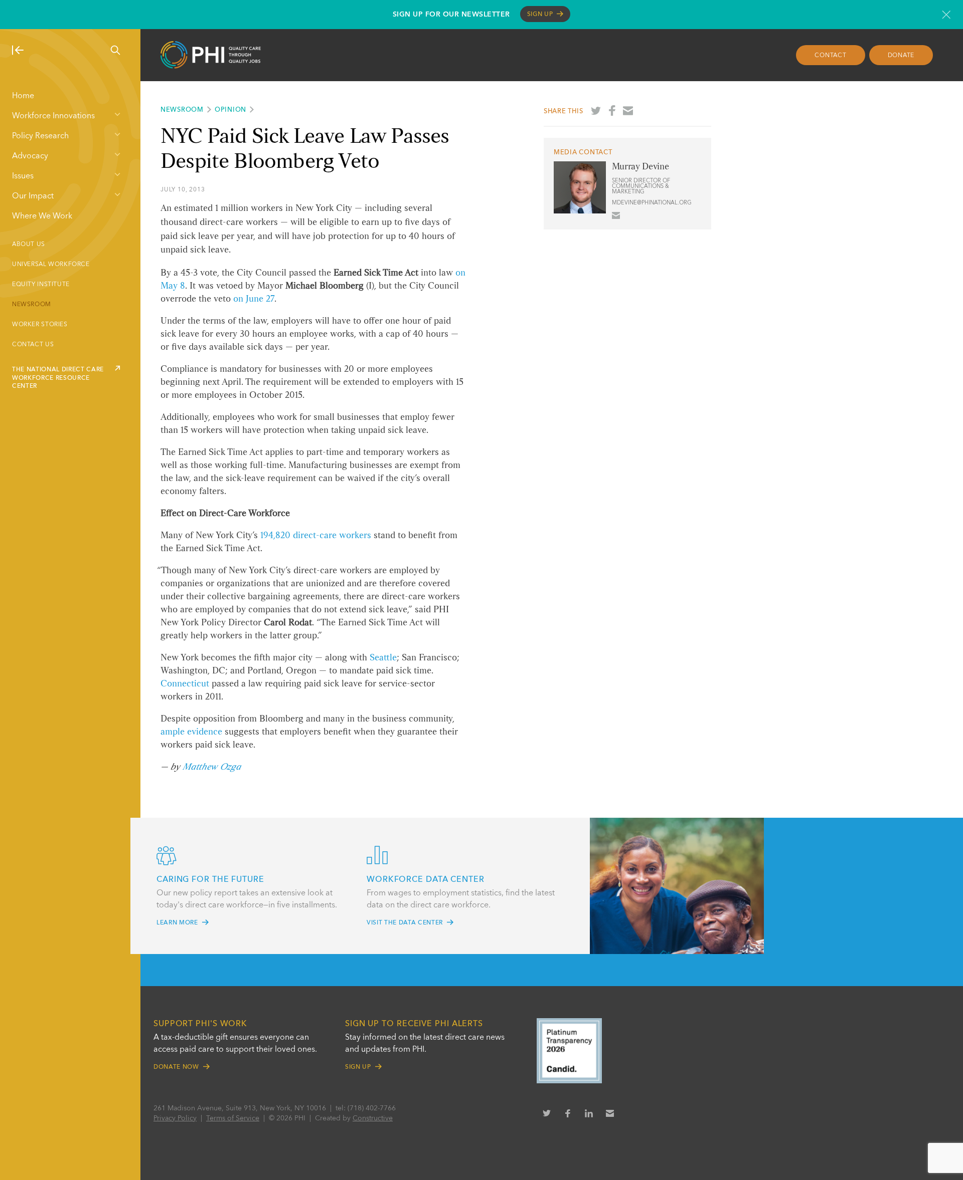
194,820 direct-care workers (315, 535)
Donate (901, 56)
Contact (830, 56)
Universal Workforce (51, 265)
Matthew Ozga (212, 767)
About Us (28, 245)
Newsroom (31, 305)
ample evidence (191, 732)
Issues (23, 176)
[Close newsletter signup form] (946, 14)
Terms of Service (232, 1118)
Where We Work (42, 216)
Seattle (383, 657)
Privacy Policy (175, 1118)
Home (23, 96)
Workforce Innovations (53, 116)
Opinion (230, 110)
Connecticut (184, 683)
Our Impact (33, 196)
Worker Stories (40, 325)
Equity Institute (41, 285)
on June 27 (253, 299)
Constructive (373, 1118)
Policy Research (40, 136)
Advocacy (30, 156)
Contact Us (33, 345)
